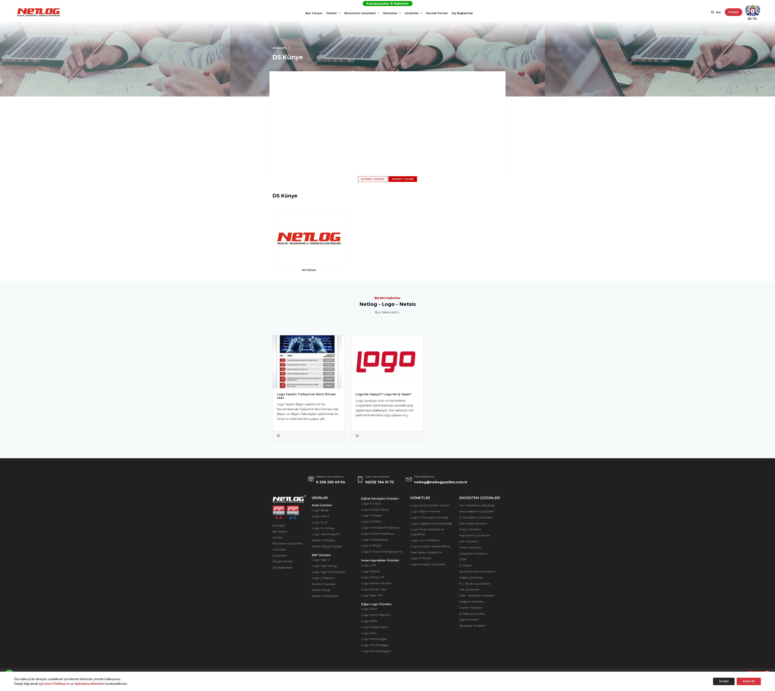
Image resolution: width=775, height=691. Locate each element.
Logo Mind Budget (374, 645)
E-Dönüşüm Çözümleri (475, 517)
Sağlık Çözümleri (471, 577)
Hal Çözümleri (469, 589)
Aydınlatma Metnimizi (89, 683)
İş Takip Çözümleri (472, 614)
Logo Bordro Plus (374, 589)
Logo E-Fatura (371, 503)
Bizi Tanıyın (314, 13)
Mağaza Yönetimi (471, 601)
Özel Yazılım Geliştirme (426, 552)
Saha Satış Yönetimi (473, 523)
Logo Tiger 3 (321, 560)
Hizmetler (390, 13)
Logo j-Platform (323, 578)
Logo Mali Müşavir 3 (326, 534)
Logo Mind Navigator (376, 651)
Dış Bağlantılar (462, 13)
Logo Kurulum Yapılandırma (430, 546)
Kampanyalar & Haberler (388, 3)
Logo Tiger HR (371, 595)
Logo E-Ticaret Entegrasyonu (381, 551)
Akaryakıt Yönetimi (472, 625)
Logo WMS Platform (376, 615)
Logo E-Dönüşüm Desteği (429, 517)
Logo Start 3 (320, 516)
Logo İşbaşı (320, 510)
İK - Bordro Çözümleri (474, 583)
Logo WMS (369, 621)
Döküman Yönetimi (473, 553)
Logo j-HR (368, 565)
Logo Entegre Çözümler (427, 564)
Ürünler (331, 13)
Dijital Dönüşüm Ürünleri (380, 498)
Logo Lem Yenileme (425, 540)
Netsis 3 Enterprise (325, 596)
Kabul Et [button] (749, 681)
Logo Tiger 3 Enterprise (328, 572)
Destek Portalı (437, 13)
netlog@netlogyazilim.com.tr (440, 482)
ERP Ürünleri (321, 555)
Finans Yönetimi (470, 547)
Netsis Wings (321, 590)
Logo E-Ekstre (371, 545)
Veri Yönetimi (468, 541)
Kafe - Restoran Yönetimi (476, 595)
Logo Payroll (370, 571)
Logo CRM (369, 609)
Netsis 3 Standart (323, 584)
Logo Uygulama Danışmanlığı (431, 523)
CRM (462, 559)
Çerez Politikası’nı (57, 683)
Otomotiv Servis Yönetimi (477, 571)
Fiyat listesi (373, 179)
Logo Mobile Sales (374, 627)
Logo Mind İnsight (374, 639)
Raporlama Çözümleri (474, 535)
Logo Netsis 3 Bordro (376, 583)
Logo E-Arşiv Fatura (375, 509)
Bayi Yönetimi (469, 619)
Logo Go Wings (323, 528)
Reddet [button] (724, 681)
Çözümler (412, 13)
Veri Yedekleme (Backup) (477, 505)
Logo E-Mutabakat (374, 539)
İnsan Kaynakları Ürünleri (380, 560)
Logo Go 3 (319, 522)
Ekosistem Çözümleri (360, 13)
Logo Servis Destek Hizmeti (430, 505)
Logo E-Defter (371, 521)
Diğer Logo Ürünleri (376, 604)
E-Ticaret (465, 565)
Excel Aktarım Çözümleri (476, 511)
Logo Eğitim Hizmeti (425, 511)
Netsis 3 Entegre (323, 540)
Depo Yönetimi (470, 529)
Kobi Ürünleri (322, 505)
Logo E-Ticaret (420, 558)
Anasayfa (278, 525)
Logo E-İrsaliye (371, 515)
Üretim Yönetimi (470, 607)
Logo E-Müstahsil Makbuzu (380, 527)
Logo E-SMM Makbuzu (377, 533)
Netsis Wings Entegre (327, 546)
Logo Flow (369, 633)
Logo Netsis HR (372, 577)
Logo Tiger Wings (324, 566)
